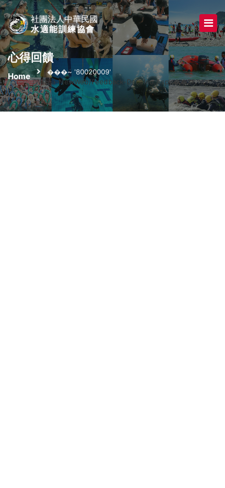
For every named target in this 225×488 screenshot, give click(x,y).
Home (19, 76)
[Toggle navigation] (208, 23)
